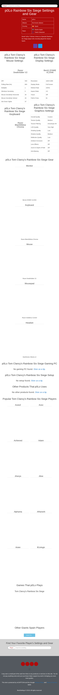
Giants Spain (39, 29)
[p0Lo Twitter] (40, 46)
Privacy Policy (39, 682)
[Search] (56, 6)
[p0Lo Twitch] (35, 46)
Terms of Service (52, 682)
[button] (57, 2)
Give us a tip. (40, 369)
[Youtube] (36, 664)
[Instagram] (32, 664)
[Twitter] (27, 664)
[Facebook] (23, 664)
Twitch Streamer (40, 32)
